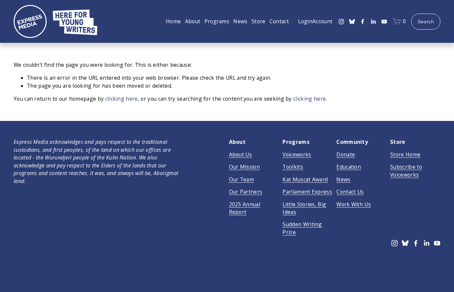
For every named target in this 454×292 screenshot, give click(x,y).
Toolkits (293, 166)
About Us (240, 154)
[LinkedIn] (373, 21)
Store (259, 21)
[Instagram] (341, 21)
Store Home (405, 154)
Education (348, 166)
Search (426, 22)
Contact (279, 21)
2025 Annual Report (244, 208)
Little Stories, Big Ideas (304, 208)
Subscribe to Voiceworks (406, 170)
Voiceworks (297, 154)
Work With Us (353, 204)
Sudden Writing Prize (302, 228)
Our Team (241, 179)
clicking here (121, 98)
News (240, 21)
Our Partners (246, 191)
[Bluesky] (352, 21)
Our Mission (244, 166)
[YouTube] (384, 21)
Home (173, 21)
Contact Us (350, 191)
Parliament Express (307, 191)
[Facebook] (362, 21)
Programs (217, 21)
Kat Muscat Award (305, 179)
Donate (345, 154)
